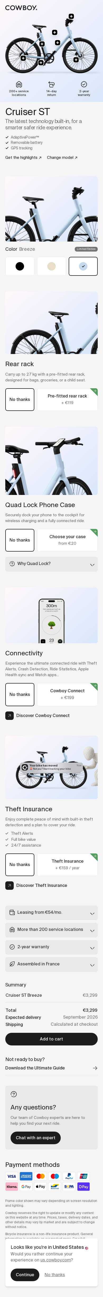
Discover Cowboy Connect (43, 715)
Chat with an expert (35, 1138)
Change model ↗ (62, 157)
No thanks (55, 1275)
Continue (25, 1275)
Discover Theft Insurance (41, 885)
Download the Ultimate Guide (35, 1068)
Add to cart (51, 1039)
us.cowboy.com (55, 1260)
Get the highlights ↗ (23, 157)
